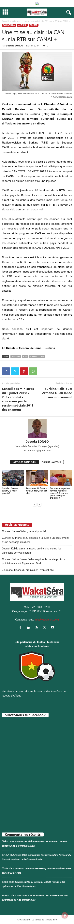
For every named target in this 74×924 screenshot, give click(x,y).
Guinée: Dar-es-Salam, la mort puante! (10, 490)
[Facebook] (6, 371)
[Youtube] (53, 627)
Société (33, 25)
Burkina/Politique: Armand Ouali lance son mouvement (57, 393)
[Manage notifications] (65, 915)
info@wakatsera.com (47, 619)
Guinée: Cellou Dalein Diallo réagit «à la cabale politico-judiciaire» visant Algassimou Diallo (33, 561)
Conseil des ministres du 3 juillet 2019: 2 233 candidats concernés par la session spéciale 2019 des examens (18, 399)
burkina (16, 356)
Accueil (5, 21)
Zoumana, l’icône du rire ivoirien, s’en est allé (36, 490)
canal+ (33, 356)
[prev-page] (35, 504)
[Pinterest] (24, 371)
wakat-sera (9, 25)
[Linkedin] (29, 627)
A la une (16, 21)
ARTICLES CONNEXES (24, 462)
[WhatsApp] (33, 371)
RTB (42, 356)
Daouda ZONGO (14, 45)
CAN (25, 356)
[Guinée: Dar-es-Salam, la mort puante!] (13, 478)
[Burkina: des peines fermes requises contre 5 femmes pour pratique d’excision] (61, 478)
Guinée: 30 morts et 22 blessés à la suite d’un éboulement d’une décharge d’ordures (35, 539)
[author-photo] (37, 428)
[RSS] (37, 627)
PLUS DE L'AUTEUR (51, 462)
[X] (15, 371)
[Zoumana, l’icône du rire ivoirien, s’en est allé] (37, 478)
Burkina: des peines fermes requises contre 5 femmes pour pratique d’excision (60, 493)
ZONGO (6, 895)
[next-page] (39, 504)
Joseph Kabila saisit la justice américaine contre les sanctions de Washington (31, 550)
